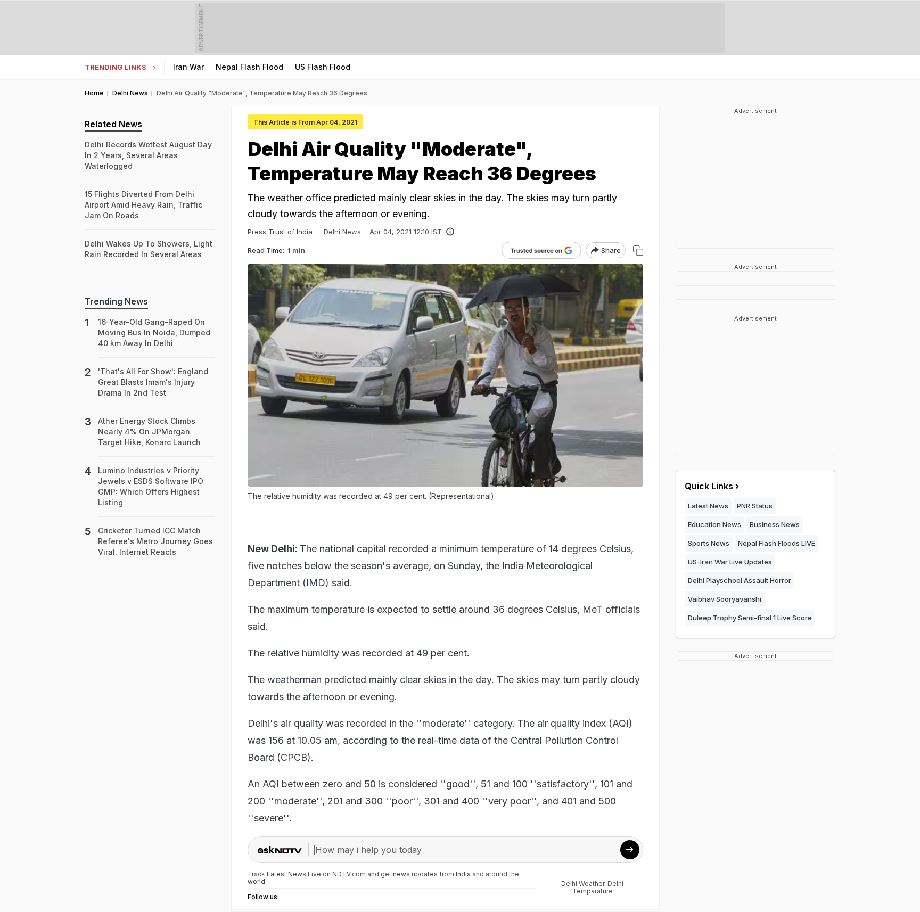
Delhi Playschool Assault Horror (739, 580)
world (256, 881)
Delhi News (342, 231)
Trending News (116, 301)
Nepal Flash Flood (249, 66)
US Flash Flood (322, 66)
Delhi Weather (582, 884)
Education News (714, 524)
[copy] (638, 250)
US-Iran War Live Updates (730, 561)
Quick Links (709, 486)
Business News (775, 524)
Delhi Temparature (598, 887)
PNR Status (755, 506)
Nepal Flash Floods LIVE (776, 543)
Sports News (708, 543)
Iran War (188, 66)
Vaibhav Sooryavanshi (724, 599)
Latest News (708, 506)
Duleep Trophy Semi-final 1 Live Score (750, 617)
